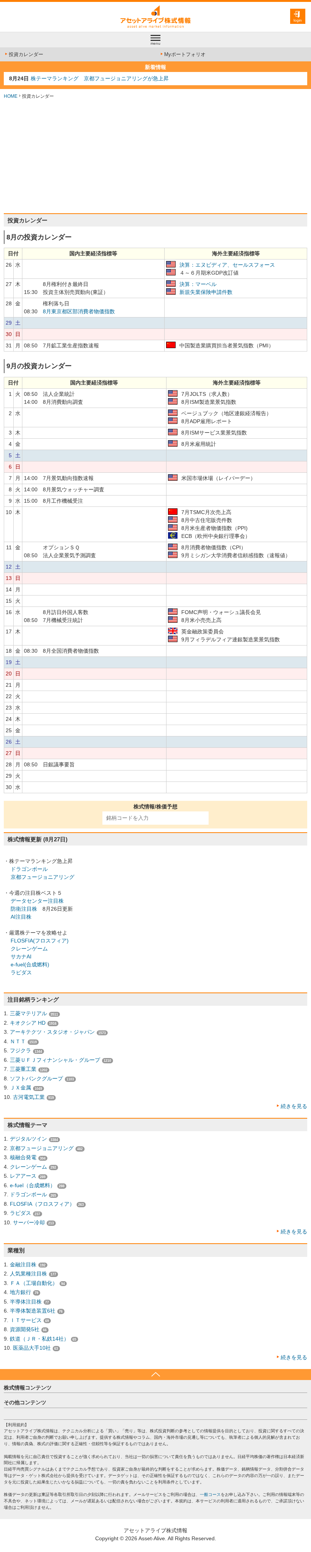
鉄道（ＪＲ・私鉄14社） (39, 1339)
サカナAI (21, 956)
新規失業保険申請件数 (205, 292)
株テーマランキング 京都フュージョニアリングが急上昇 (100, 78)
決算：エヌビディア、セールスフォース (227, 265)
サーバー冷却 (29, 1222)
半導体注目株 (26, 1302)
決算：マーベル (198, 284)
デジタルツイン (28, 1139)
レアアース (23, 1176)
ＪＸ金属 (20, 1088)
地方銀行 (20, 1292)
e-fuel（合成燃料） (32, 1185)
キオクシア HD (28, 1023)
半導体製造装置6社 (32, 1311)
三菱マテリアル (28, 1013)
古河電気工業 (29, 1097)
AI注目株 (21, 917)
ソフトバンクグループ (36, 1078)
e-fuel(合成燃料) (30, 964)
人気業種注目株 (28, 1274)
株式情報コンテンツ (28, 1388)
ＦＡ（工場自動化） (34, 1283)
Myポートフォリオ (185, 54)
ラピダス (21, 972)
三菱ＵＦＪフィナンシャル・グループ (55, 1060)
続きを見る (294, 1106)
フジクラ (20, 1050)
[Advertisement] (155, 156)
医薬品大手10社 (32, 1348)
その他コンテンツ (25, 1402)
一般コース (210, 1494)
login (298, 20)
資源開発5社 (24, 1329)
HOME (10, 96)
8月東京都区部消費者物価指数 (79, 311)
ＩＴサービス (26, 1320)
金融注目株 (23, 1264)
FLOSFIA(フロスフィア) (40, 941)
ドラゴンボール (29, 869)
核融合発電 (23, 1157)
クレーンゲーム (29, 949)
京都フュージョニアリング (42, 877)
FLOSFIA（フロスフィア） (42, 1204)
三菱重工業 (23, 1069)
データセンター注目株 (37, 901)
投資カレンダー (26, 54)
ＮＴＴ (18, 1041)
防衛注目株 (24, 909)
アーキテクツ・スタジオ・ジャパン (52, 1032)
